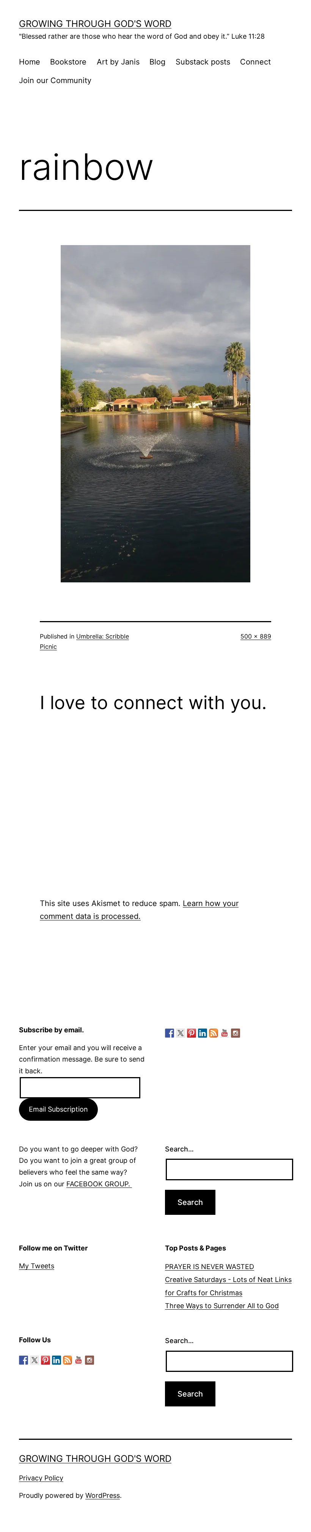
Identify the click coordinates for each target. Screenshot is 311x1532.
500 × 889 (255, 636)
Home (29, 61)
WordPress (102, 1495)
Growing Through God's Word (95, 23)
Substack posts (203, 61)
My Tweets (36, 1266)
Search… (179, 1149)
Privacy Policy (41, 1478)
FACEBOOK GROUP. (99, 1184)
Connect (255, 61)
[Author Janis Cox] (169, 1033)
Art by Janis (118, 61)
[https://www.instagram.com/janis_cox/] (235, 1033)
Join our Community (55, 80)
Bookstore (68, 61)
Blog (157, 61)
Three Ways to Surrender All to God (222, 1306)
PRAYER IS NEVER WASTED (209, 1267)
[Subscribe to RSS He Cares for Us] (213, 1033)
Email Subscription (58, 1109)
